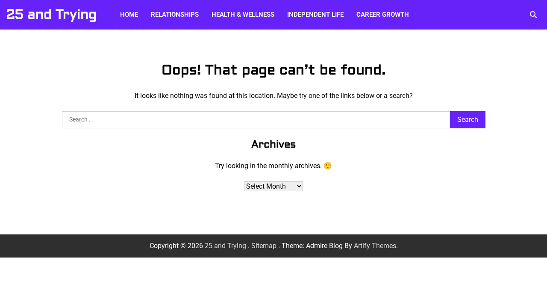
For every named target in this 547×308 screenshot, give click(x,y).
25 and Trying (51, 14)
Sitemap (263, 246)
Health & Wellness (243, 14)
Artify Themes (375, 246)
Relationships (175, 14)
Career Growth (382, 14)
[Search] (533, 14)
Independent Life (315, 14)
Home (129, 14)
